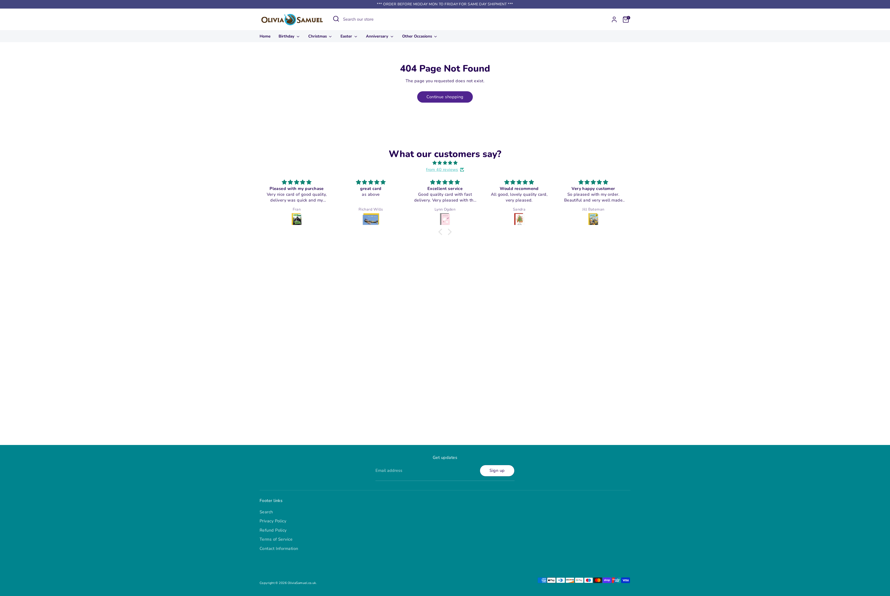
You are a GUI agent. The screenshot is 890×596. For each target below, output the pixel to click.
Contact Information (279, 548)
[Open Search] (336, 18)
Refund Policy (273, 530)
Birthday (287, 36)
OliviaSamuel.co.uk (302, 583)
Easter (346, 36)
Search (266, 512)
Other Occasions (417, 36)
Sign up (497, 470)
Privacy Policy (273, 521)
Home (265, 36)
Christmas (318, 36)
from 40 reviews (442, 169)
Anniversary (377, 36)
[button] (441, 232)
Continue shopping (445, 97)
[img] (445, 163)
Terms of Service (276, 539)
